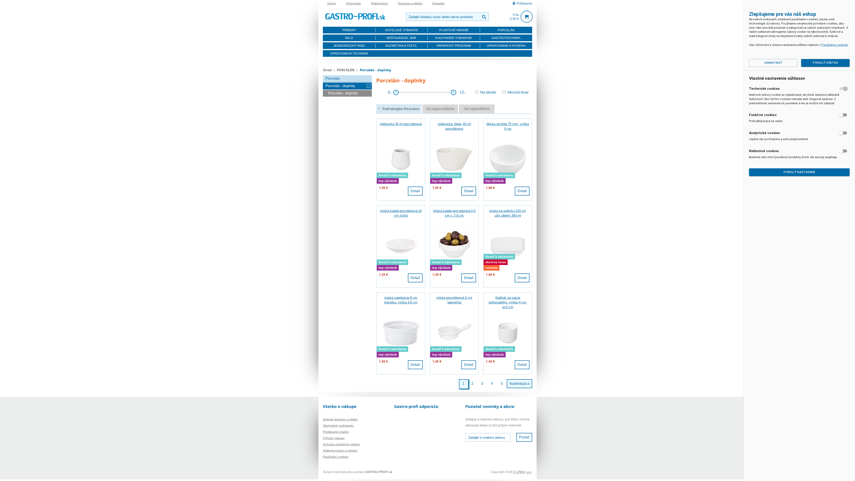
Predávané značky (336, 432)
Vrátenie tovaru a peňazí (340, 450)
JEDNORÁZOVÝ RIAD (349, 45)
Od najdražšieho (477, 109)
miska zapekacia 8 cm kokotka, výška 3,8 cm (400, 300)
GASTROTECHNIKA (506, 38)
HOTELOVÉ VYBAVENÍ (401, 30)
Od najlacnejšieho (440, 109)
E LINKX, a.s (522, 472)
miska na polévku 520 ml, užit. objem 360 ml (507, 213)
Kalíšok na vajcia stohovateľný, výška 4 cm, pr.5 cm (508, 302)
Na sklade (488, 92)
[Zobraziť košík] (526, 16)
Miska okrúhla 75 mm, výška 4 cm (508, 126)
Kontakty (438, 3)
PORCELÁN (506, 30)
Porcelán (333, 78)
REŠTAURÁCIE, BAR (401, 38)
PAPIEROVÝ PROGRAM (454, 45)
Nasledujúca (519, 383)
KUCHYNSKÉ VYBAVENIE (453, 38)
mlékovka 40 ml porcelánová (401, 124)
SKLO (349, 38)
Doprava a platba (410, 3)
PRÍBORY (349, 30)
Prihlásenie (524, 3)
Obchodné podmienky (338, 425)
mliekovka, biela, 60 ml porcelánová (454, 126)
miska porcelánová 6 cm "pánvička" (454, 300)
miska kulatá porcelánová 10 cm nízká (401, 213)
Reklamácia (379, 3)
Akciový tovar (518, 92)
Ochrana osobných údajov (341, 444)
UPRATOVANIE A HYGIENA (506, 45)
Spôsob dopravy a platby (340, 419)
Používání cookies (335, 457)
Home (331, 3)
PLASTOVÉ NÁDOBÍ (453, 30)
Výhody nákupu (334, 438)
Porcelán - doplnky (340, 86)
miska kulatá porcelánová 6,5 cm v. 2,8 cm (454, 213)
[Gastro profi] (355, 15)
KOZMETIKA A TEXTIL (401, 45)
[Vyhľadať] (484, 16)
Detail (415, 191)
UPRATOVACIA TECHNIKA (349, 53)
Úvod (327, 70)
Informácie (353, 3)
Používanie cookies (835, 45)
